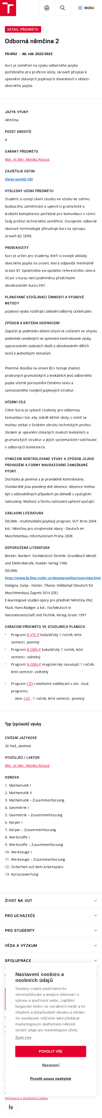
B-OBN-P (34, 649)
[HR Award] (11, 1107)
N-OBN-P (34, 664)
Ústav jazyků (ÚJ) (19, 179)
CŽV (30, 683)
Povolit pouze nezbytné (50, 1078)
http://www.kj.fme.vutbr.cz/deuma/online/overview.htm (53, 578)
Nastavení (50, 1065)
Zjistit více (23, 1037)
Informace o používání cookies (26, 1098)
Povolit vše (50, 1051)
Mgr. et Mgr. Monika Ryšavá (27, 159)
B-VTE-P (33, 634)
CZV (27, 698)
